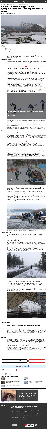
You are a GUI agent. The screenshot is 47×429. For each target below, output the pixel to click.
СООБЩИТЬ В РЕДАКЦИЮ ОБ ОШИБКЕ (17, 407)
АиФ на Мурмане (34, 230)
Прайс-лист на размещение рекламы (17, 406)
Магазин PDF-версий (29, 406)
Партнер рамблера (20, 424)
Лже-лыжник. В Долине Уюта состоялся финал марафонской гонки (36, 382)
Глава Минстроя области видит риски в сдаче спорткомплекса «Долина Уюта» (14, 378)
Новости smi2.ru (5, 401)
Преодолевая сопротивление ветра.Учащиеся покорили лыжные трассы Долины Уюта (25, 112)
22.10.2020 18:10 (3, 4)
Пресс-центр (36, 406)
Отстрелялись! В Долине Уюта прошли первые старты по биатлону (26, 178)
